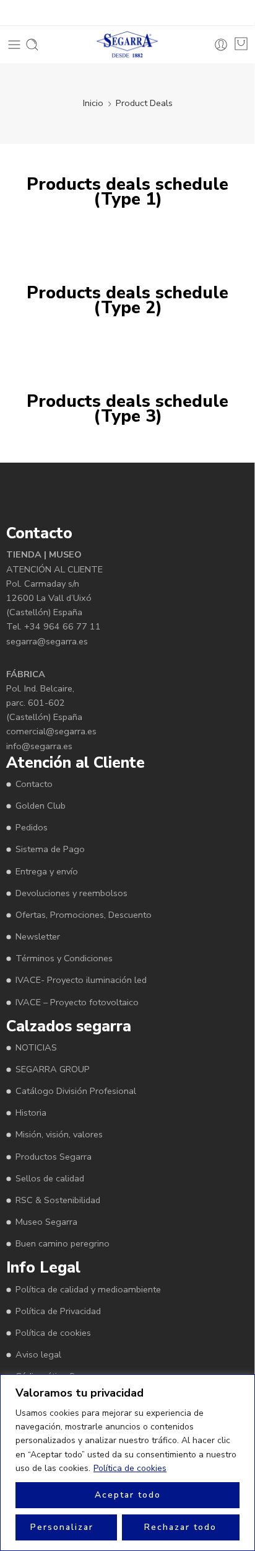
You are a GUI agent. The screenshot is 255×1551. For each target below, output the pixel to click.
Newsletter (37, 936)
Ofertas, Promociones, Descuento (83, 915)
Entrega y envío (46, 871)
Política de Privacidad (58, 1311)
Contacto (34, 784)
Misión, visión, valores (59, 1134)
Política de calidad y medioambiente (88, 1289)
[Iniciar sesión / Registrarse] (221, 44)
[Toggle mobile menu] (14, 44)
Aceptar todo (128, 1495)
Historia (30, 1112)
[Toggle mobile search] (32, 44)
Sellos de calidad (49, 1178)
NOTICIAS (36, 1047)
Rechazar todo (180, 1527)
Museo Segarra (46, 1221)
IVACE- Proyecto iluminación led (81, 980)
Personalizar (61, 1527)
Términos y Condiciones (64, 958)
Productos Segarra (53, 1156)
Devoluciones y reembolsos (71, 893)
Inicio (93, 103)
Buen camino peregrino (62, 1243)
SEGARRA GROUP (52, 1069)
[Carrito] (241, 43)
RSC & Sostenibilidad (57, 1200)
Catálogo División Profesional (75, 1091)
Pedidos (31, 827)
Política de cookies (129, 1468)
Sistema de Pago (50, 849)
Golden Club (40, 805)
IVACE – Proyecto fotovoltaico (77, 1002)
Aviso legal (38, 1354)
